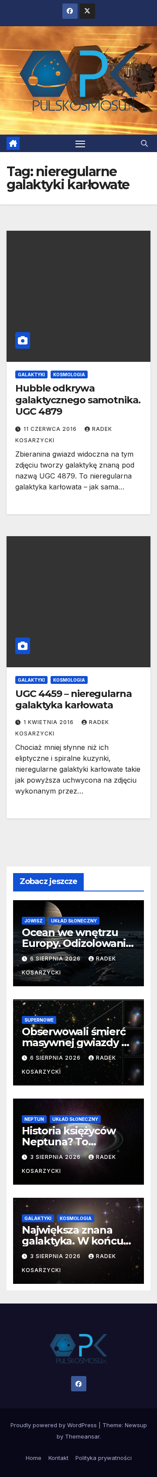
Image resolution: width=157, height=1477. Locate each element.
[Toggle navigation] (80, 143)
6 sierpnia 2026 (56, 958)
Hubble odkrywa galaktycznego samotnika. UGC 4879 (77, 399)
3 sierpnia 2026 (56, 1157)
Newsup (136, 1425)
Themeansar (82, 1436)
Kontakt (58, 1457)
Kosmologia (69, 374)
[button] (144, 143)
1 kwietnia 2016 (49, 722)
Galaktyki (31, 374)
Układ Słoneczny (74, 920)
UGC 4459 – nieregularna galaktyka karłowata (73, 699)
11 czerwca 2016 (51, 429)
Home (33, 1457)
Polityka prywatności (103, 1457)
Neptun (34, 1119)
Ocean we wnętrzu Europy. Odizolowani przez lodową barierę (75, 943)
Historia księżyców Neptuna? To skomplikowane (68, 1141)
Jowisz (33, 920)
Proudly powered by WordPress (54, 1425)
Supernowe (39, 1020)
